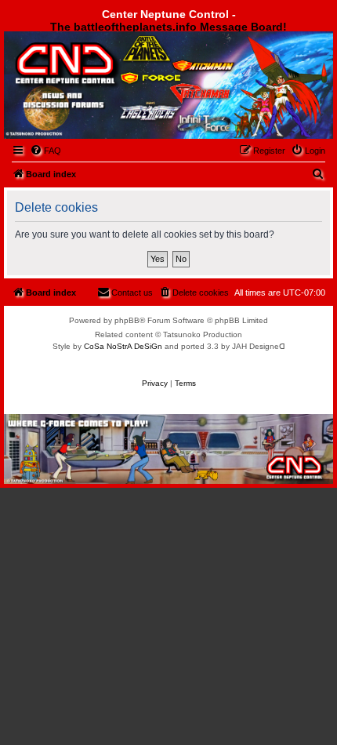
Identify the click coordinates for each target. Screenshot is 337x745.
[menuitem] (45, 150)
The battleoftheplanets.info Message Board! (168, 26)
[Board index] (91, 73)
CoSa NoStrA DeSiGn (123, 346)
